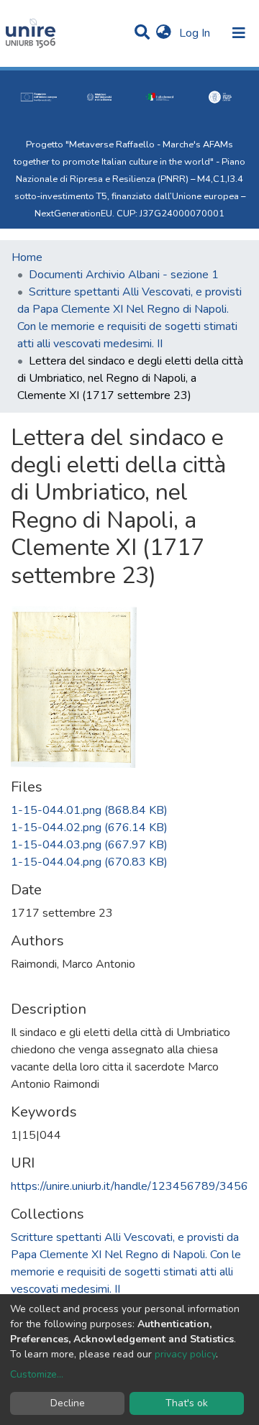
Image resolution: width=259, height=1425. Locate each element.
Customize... (36, 1374)
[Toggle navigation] (239, 33)
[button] (163, 33)
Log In (196, 33)
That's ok (186, 1403)
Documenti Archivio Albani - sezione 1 (124, 275)
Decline (67, 1403)
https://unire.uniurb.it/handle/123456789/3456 (129, 1186)
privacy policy (185, 1354)
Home (27, 257)
